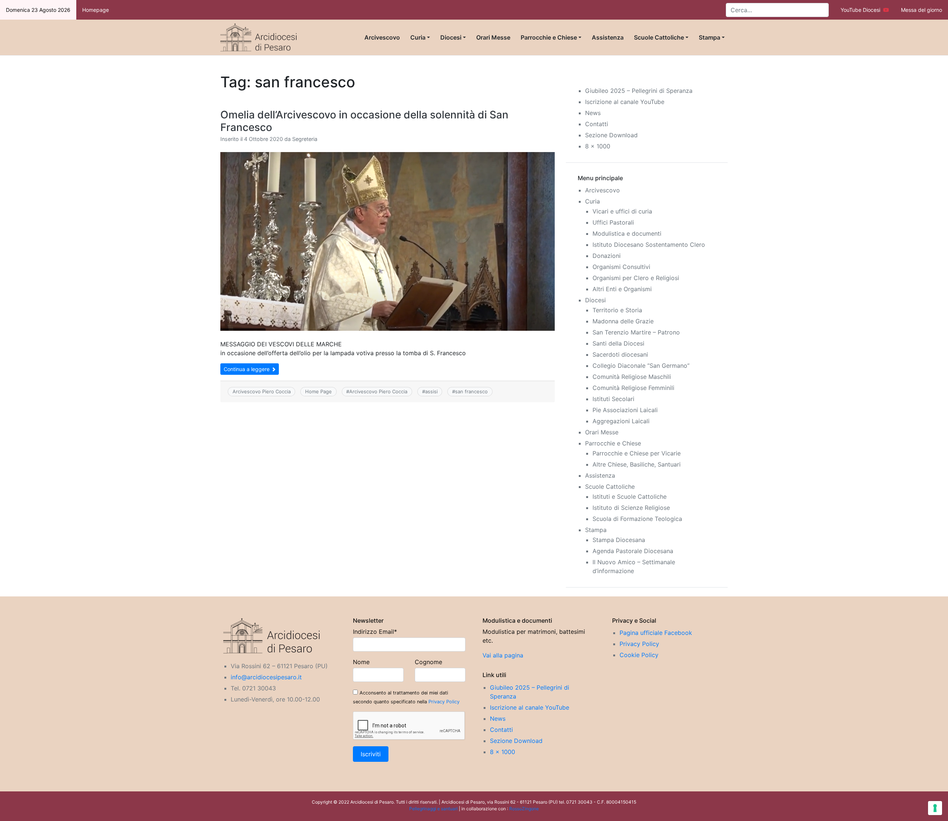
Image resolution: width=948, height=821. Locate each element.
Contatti (596, 124)
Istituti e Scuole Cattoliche (629, 496)
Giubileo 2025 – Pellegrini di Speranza (638, 90)
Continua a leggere (247, 369)
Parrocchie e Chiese (549, 37)
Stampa (709, 37)
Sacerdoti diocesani (620, 354)
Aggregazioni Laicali (621, 421)
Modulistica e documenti (626, 233)
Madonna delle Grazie (623, 321)
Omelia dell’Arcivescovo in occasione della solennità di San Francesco (364, 121)
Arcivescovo (382, 37)
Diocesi (450, 37)
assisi (431, 391)
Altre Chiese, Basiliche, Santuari (636, 464)
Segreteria (304, 139)
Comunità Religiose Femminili (633, 387)
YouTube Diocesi (862, 10)
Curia (417, 37)
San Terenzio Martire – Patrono (636, 332)
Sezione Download (611, 135)
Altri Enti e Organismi (622, 289)
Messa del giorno (921, 10)
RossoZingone (524, 808)
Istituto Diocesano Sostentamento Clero (648, 244)
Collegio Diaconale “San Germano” (641, 365)
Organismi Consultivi (621, 266)
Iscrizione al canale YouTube (624, 101)
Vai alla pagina (503, 655)
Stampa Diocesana (618, 540)
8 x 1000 (597, 146)
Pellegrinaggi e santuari (434, 808)
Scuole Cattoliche (659, 37)
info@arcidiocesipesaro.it (266, 677)
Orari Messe (493, 37)
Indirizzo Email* (375, 631)
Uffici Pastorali (613, 222)
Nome (361, 662)
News (593, 113)
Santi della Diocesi (618, 343)
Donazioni (606, 255)
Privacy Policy (444, 701)
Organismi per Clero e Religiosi (635, 278)
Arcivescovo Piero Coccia (262, 391)
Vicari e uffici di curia (622, 211)
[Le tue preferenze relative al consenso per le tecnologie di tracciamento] (935, 808)
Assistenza (608, 37)
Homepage (95, 10)
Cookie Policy (639, 655)
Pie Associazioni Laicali (625, 410)
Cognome (428, 662)
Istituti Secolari (613, 399)
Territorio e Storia (617, 310)
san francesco (471, 391)
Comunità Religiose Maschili (631, 376)
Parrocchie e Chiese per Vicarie (636, 453)
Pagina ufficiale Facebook (656, 632)
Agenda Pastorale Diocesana (632, 551)
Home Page (318, 391)
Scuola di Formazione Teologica (637, 518)
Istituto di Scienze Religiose (631, 507)
